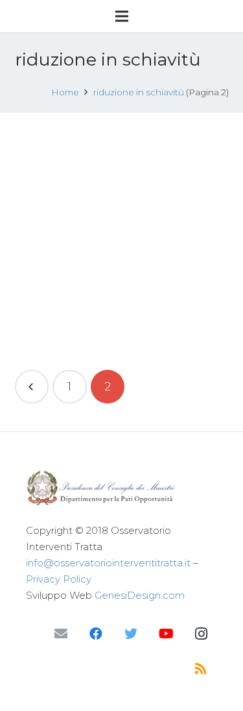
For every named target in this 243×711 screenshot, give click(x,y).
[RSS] (201, 669)
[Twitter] (131, 634)
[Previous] (32, 387)
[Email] (61, 634)
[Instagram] (201, 634)
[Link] (121, 488)
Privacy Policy (58, 579)
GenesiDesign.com (140, 595)
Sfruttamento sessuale (136, 197)
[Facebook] (96, 634)
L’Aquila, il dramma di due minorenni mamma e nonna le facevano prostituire (119, 156)
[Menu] (122, 16)
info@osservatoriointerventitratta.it (108, 563)
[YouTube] (166, 634)
